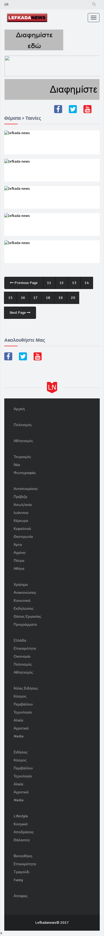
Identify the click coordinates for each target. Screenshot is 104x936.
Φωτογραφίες (25, 473)
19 (60, 297)
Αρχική (19, 409)
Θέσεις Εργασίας (27, 616)
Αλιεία (18, 720)
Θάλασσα (22, 840)
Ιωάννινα (21, 512)
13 (74, 283)
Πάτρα (19, 560)
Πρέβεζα (20, 496)
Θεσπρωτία (23, 536)
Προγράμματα (25, 624)
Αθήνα (19, 568)
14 (87, 283)
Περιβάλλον (23, 704)
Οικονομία (22, 656)
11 (49, 283)
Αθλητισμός (23, 441)
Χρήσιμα (21, 584)
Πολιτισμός (23, 425)
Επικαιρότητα (25, 648)
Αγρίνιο (20, 552)
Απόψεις (21, 896)
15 (10, 297)
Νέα (17, 465)
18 (48, 297)
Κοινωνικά (22, 600)
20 (73, 297)
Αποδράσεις (24, 832)
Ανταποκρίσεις (26, 488)
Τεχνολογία (23, 712)
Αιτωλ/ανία (23, 504)
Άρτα (18, 544)
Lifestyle (21, 816)
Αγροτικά (21, 728)
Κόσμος (20, 696)
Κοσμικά (20, 824)
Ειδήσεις (21, 752)
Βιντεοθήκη (23, 856)
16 (23, 297)
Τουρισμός (22, 457)
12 (61, 283)
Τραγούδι (21, 872)
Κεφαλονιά (22, 528)
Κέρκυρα (21, 520)
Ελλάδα (20, 640)
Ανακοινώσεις (25, 592)
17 (35, 297)
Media (18, 736)
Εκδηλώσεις (24, 608)
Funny (18, 880)
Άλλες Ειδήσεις (26, 688)
